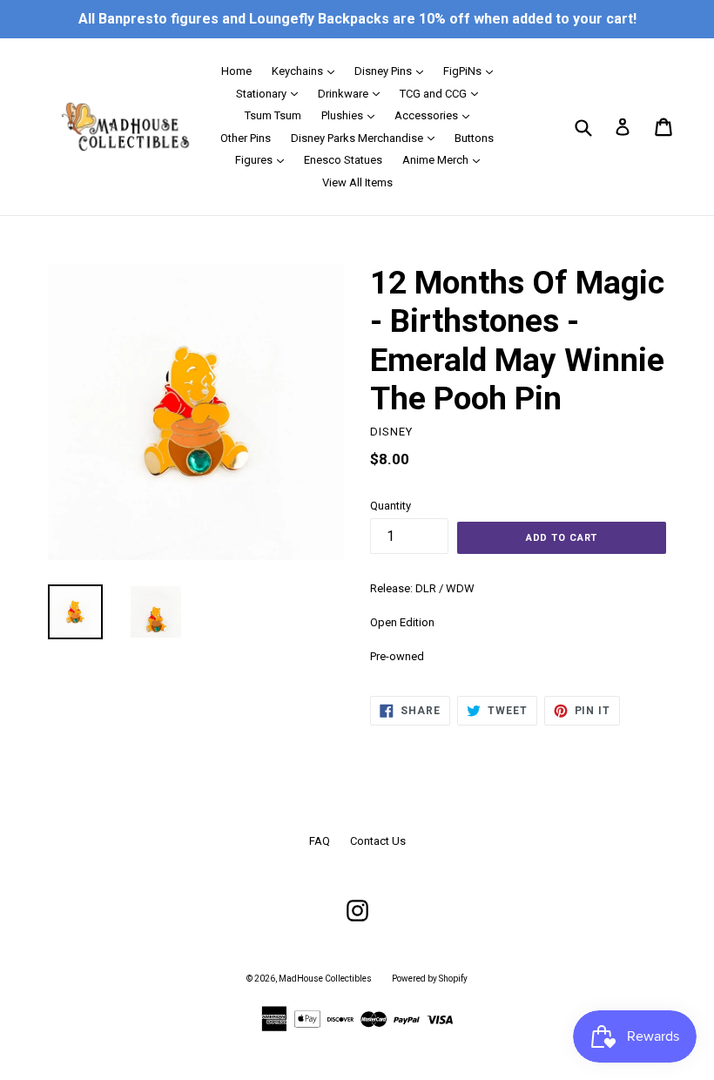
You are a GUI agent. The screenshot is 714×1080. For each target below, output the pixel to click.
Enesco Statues (343, 159)
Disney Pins (393, 71)
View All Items (357, 182)
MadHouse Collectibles (325, 978)
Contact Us (378, 840)
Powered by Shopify (430, 978)
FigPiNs (472, 71)
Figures (264, 159)
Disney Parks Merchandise (367, 138)
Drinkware (353, 93)
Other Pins (245, 138)
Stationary (271, 93)
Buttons (474, 138)
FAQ (319, 840)
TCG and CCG (443, 93)
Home (236, 71)
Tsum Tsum (273, 115)
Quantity (390, 505)
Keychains (307, 71)
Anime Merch (445, 159)
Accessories (436, 115)
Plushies (352, 115)
